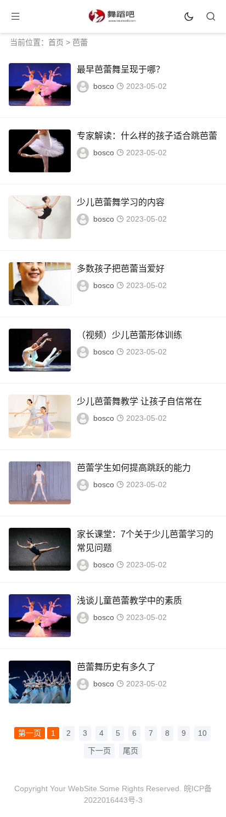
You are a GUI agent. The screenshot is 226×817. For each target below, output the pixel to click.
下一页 (99, 750)
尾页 (130, 750)
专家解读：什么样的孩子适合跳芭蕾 (147, 135)
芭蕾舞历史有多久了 (116, 667)
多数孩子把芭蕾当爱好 (121, 268)
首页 (56, 42)
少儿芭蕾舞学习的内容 (121, 202)
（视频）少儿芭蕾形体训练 (129, 335)
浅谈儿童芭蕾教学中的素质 (129, 600)
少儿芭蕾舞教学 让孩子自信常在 (139, 401)
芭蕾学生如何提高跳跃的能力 (134, 467)
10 (202, 733)
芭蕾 (80, 42)
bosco (103, 86)
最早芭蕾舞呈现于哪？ (121, 69)
